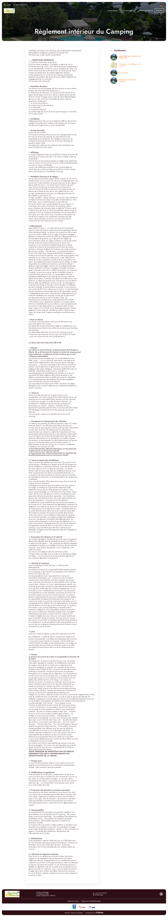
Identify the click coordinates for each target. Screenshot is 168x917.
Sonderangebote (145, 11)
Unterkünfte (128, 11)
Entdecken (113, 11)
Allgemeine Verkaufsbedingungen (91, 901)
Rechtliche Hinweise (73, 901)
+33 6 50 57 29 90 (101, 893)
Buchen (159, 11)
